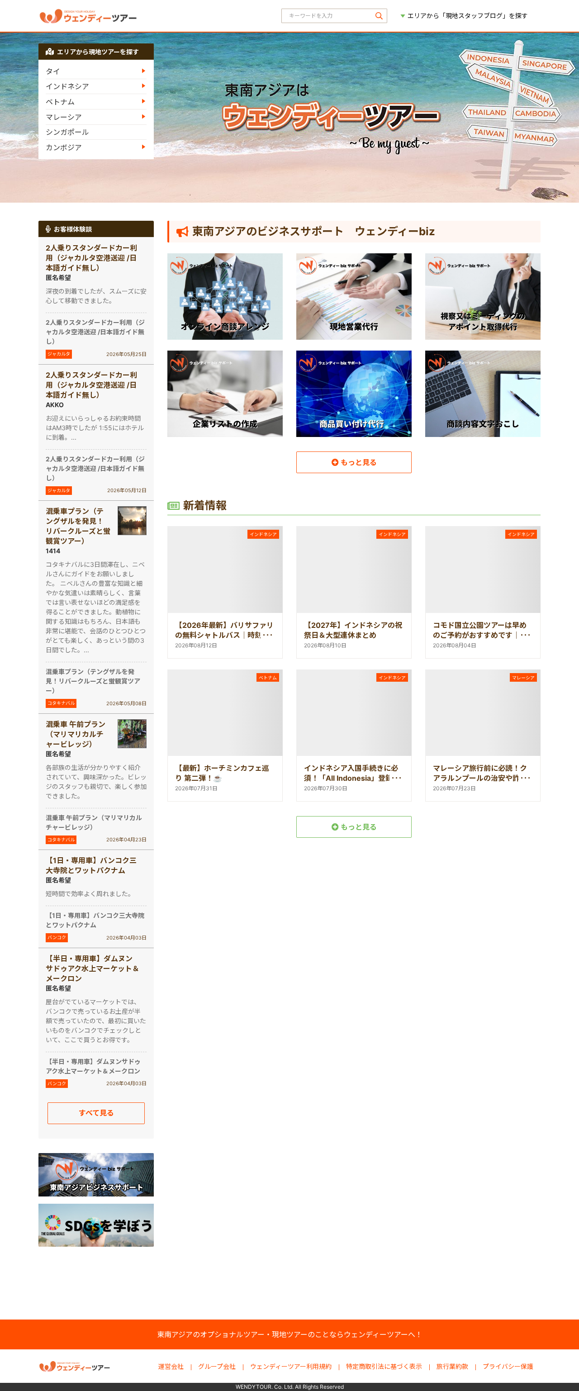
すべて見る (96, 1112)
